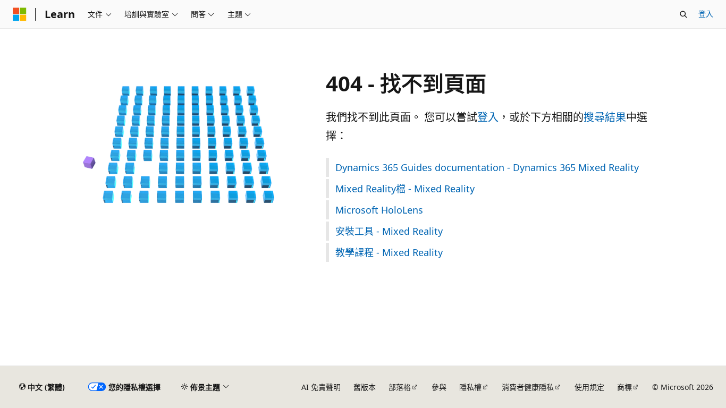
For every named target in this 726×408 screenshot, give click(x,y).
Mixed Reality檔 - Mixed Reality (405, 188)
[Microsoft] (20, 14)
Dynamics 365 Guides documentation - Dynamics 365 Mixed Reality (487, 167)
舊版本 (364, 387)
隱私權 (470, 387)
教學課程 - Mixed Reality (389, 252)
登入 (705, 13)
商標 (624, 387)
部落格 (400, 387)
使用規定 (589, 387)
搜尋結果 (605, 117)
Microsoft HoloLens (379, 209)
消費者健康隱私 (528, 387)
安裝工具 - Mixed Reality (389, 231)
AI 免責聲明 (321, 387)
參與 (439, 387)
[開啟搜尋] (683, 14)
